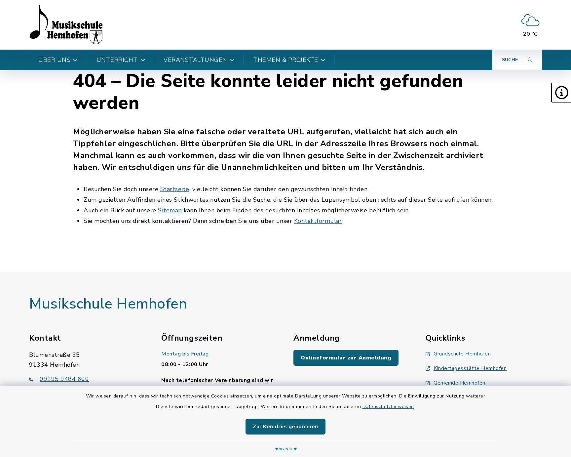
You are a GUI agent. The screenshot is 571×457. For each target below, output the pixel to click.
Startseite (174, 189)
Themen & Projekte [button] (285, 60)
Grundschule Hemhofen (462, 353)
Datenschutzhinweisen (388, 406)
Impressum (286, 449)
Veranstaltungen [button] (195, 60)
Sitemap (170, 210)
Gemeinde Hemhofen (459, 383)
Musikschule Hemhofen (108, 304)
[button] (561, 93)
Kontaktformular (318, 221)
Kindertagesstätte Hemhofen (470, 368)
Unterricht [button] (117, 60)
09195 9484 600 (64, 379)
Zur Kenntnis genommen (285, 426)
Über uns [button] (54, 60)
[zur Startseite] (66, 24)
